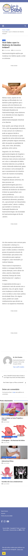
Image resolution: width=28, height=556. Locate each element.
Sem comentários (17, 50)
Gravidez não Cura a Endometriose (12, 481)
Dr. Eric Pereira (7, 50)
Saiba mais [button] (20, 549)
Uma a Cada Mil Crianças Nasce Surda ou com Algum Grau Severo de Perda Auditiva (14, 376)
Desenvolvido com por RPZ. (17, 530)
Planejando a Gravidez (7, 457)
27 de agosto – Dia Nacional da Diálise (13, 440)
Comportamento (5, 414)
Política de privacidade (6, 516)
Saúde (4, 40)
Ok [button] (4, 553)
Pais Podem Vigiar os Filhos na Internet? (13, 382)
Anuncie (3, 513)
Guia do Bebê (6, 422)
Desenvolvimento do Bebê (7, 436)
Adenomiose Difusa (7, 461)
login (14, 392)
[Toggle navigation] (3, 26)
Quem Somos (4, 511)
